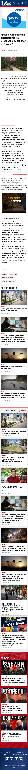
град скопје (14, 274)
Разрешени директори (9, 281)
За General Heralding (20, 754)
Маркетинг (20, 752)
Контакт (4, 754)
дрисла (5, 274)
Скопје (3, 50)
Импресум (4, 752)
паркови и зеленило (8, 277)
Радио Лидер (6, 3)
